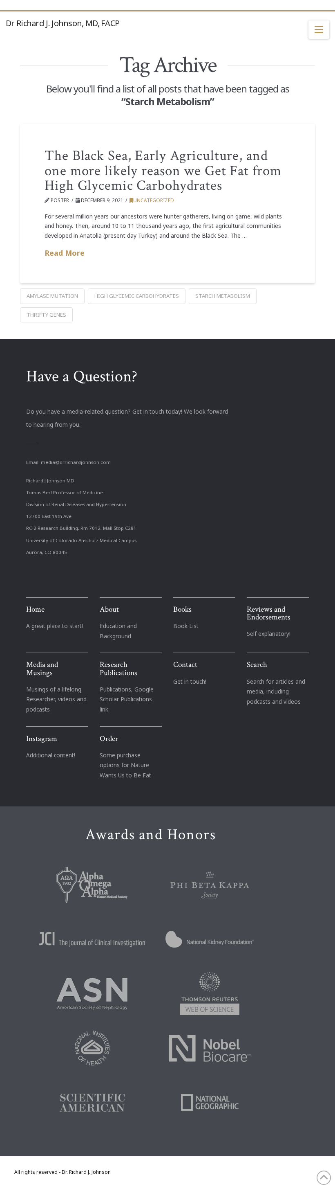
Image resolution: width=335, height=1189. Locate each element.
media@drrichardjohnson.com (76, 462)
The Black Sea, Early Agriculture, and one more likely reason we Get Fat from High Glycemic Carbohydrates (163, 170)
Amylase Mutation (52, 296)
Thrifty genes (46, 314)
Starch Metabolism (222, 296)
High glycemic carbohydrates (136, 296)
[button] (318, 29)
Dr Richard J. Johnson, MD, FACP (62, 23)
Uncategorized (153, 200)
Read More (65, 253)
